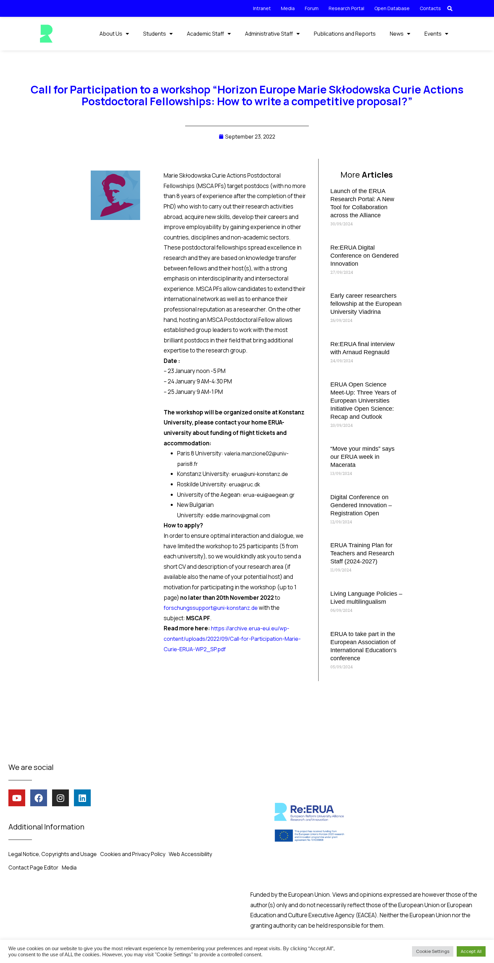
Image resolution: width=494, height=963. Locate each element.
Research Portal (346, 8)
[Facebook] (38, 797)
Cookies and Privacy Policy (132, 854)
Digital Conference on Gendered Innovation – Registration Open (361, 505)
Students (154, 33)
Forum (312, 8)
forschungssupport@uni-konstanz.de (211, 608)
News (397, 33)
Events (433, 33)
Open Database (392, 8)
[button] (449, 8)
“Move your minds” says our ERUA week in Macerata (362, 456)
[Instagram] (60, 797)
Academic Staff (205, 33)
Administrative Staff (269, 33)
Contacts (430, 8)
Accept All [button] (471, 951)
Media (288, 8)
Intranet (262, 8)
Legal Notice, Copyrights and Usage (52, 854)
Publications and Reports (345, 33)
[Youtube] (16, 797)
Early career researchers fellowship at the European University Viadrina (366, 303)
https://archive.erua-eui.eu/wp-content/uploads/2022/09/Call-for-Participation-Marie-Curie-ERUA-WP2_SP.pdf (232, 639)
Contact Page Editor (33, 867)
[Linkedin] (82, 797)
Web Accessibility (190, 854)
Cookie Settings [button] (432, 951)
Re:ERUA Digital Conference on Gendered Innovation (364, 255)
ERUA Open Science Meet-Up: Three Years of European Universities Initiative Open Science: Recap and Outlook (363, 400)
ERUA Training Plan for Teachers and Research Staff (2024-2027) (362, 553)
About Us (110, 33)
